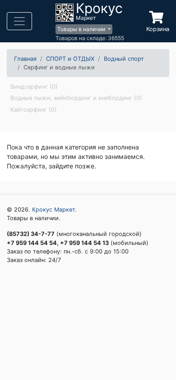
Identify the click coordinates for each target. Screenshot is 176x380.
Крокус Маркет (53, 209)
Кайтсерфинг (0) (33, 109)
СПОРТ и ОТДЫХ (70, 58)
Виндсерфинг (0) (34, 86)
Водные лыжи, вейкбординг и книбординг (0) (76, 98)
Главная (25, 58)
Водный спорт (124, 58)
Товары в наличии (82, 29)
